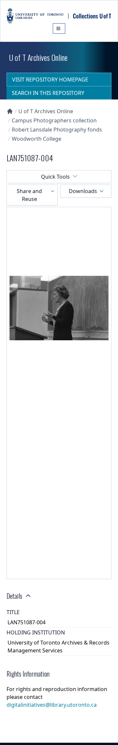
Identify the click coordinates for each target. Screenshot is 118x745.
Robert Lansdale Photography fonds (57, 129)
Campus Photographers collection (54, 120)
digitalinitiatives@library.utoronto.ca (52, 704)
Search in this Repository (48, 93)
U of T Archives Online (45, 111)
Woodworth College (36, 138)
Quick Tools (55, 176)
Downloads (83, 191)
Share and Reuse (29, 195)
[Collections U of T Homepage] (10, 111)
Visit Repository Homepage (50, 79)
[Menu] (59, 28)
